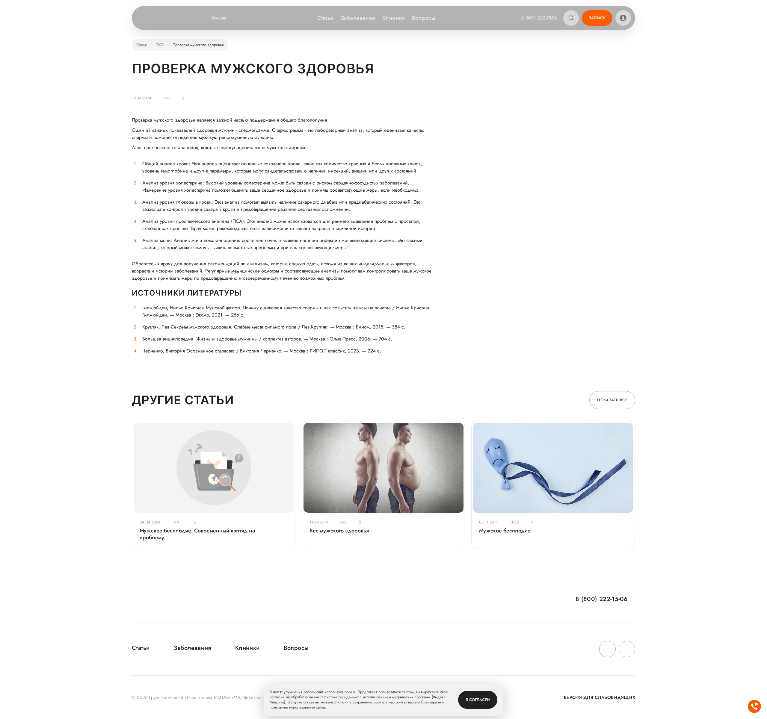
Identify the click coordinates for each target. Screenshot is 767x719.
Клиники (393, 18)
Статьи (325, 18)
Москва (218, 18)
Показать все (612, 400)
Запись (597, 18)
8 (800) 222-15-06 (539, 18)
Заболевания (358, 18)
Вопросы (423, 18)
